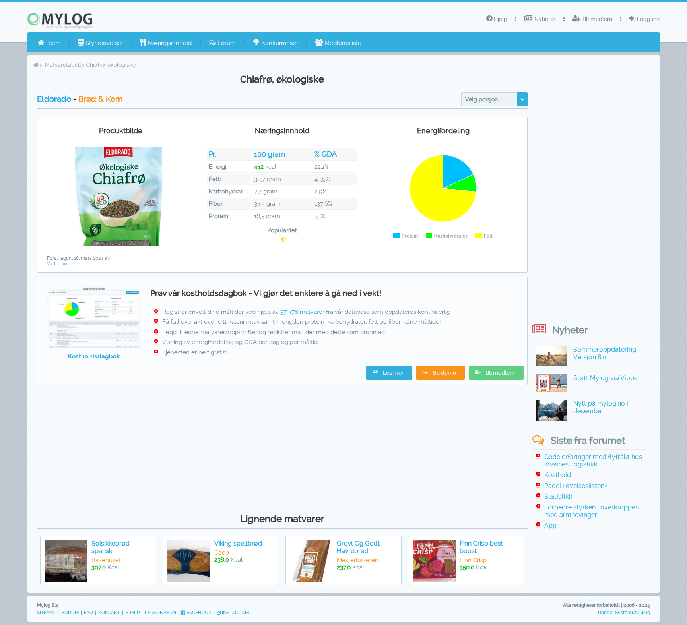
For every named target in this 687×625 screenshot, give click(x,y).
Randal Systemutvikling (624, 612)
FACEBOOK (198, 612)
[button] (496, 373)
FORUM (70, 612)
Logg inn (647, 19)
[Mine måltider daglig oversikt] (94, 347)
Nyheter (544, 19)
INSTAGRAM (235, 612)
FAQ (88, 612)
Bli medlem (596, 19)
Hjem (53, 42)
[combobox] (494, 99)
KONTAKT (109, 612)
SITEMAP (46, 612)
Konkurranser (279, 42)
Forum (226, 42)
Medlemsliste (342, 42)
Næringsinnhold (169, 42)
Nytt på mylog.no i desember (600, 407)
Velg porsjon (481, 99)
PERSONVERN (160, 612)
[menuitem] (49, 43)
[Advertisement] (282, 447)
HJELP (132, 612)
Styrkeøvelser (103, 42)
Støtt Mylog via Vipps (605, 378)
